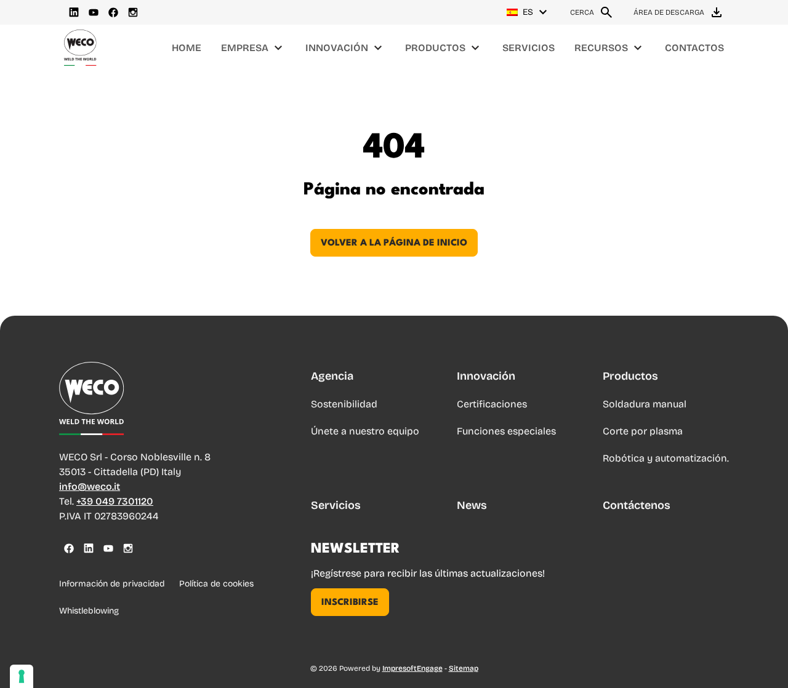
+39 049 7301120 (114, 501)
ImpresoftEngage (412, 668)
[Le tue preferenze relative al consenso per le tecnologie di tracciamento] (21, 676)
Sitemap (463, 668)
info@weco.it (89, 486)
